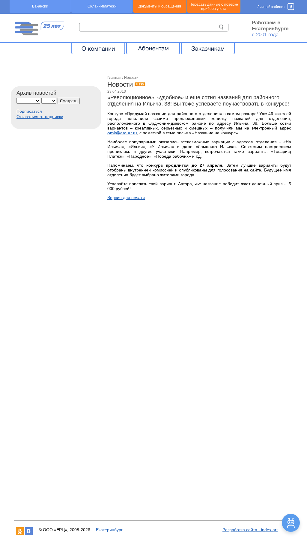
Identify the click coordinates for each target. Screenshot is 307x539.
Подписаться (29, 111)
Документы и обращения (160, 6)
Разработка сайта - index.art (250, 529)
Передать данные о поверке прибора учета (213, 6)
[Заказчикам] (208, 48)
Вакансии (40, 6)
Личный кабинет (271, 7)
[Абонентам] (153, 48)
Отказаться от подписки (39, 116)
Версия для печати (126, 197)
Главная (114, 78)
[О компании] (98, 48)
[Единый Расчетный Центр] (39, 33)
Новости (131, 78)
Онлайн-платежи (102, 6)
